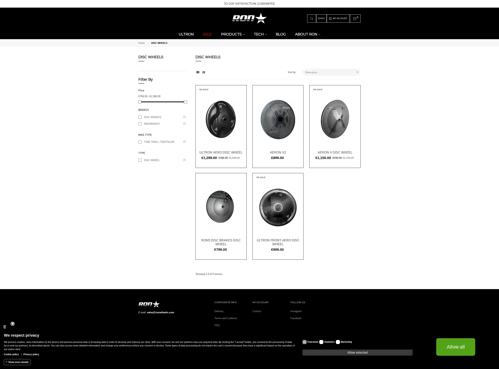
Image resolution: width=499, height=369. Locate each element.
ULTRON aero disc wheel (220, 152)
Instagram (296, 311)
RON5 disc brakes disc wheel (221, 242)
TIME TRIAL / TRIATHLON (163, 141)
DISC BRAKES (163, 117)
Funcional (312, 342)
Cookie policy (11, 354)
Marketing (346, 342)
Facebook (296, 318)
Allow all (456, 346)
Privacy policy (31, 354)
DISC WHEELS (150, 57)
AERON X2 (278, 152)
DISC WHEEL (163, 160)
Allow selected (357, 352)
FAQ (216, 325)
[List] (203, 72)
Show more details (18, 362)
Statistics (329, 342)
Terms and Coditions (225, 318)
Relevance (332, 72)
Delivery (219, 311)
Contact (256, 311)
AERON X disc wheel (335, 152)
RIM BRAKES (163, 123)
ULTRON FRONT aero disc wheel (278, 242)
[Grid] (198, 72)
